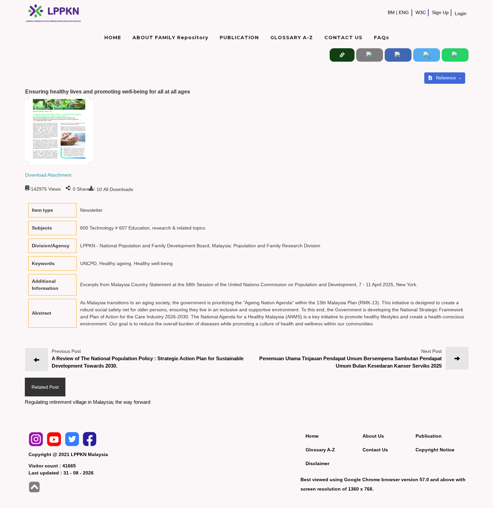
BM (391, 12)
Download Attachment (48, 175)
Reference (446, 77)
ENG (404, 12)
